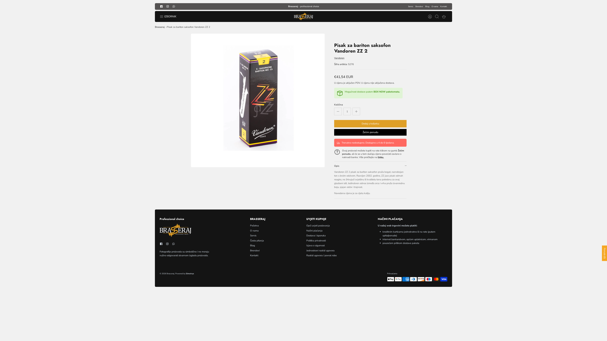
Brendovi (419, 6)
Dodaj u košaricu (370, 123)
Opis (336, 166)
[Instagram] (168, 6)
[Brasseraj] (303, 17)
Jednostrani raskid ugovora (320, 250)
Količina (338, 104)
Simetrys (190, 273)
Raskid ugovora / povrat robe (321, 255)
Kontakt (443, 6)
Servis (410, 6)
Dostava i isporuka (316, 235)
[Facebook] (161, 6)
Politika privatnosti (316, 240)
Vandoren (339, 58)
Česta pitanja (257, 240)
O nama (435, 6)
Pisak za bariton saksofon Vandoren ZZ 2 (188, 27)
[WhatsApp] (174, 6)
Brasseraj (160, 27)
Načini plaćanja (314, 230)
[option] (258, 100)
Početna (254, 225)
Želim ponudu (370, 132)
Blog (427, 6)
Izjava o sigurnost (315, 245)
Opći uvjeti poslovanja (318, 225)
